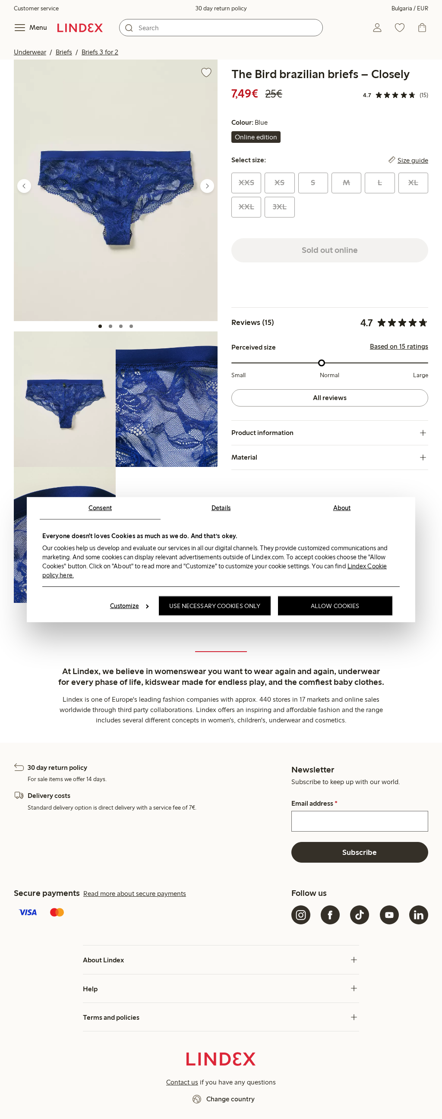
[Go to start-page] (80, 27)
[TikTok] (359, 914)
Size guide (413, 160)
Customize (124, 606)
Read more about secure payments (134, 893)
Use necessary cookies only (215, 606)
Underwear (30, 52)
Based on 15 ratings (399, 346)
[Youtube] (389, 914)
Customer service (36, 8)
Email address (314, 803)
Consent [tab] (100, 507)
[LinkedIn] (418, 914)
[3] (121, 326)
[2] (110, 326)
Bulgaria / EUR (409, 8)
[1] (100, 326)
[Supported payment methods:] (151, 913)
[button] (116, 190)
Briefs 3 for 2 (100, 52)
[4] (131, 326)
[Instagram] (300, 914)
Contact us (182, 1082)
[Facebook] (330, 914)
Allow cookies (335, 606)
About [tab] (342, 507)
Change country (230, 1099)
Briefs (64, 52)
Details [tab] (221, 507)
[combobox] (221, 27)
